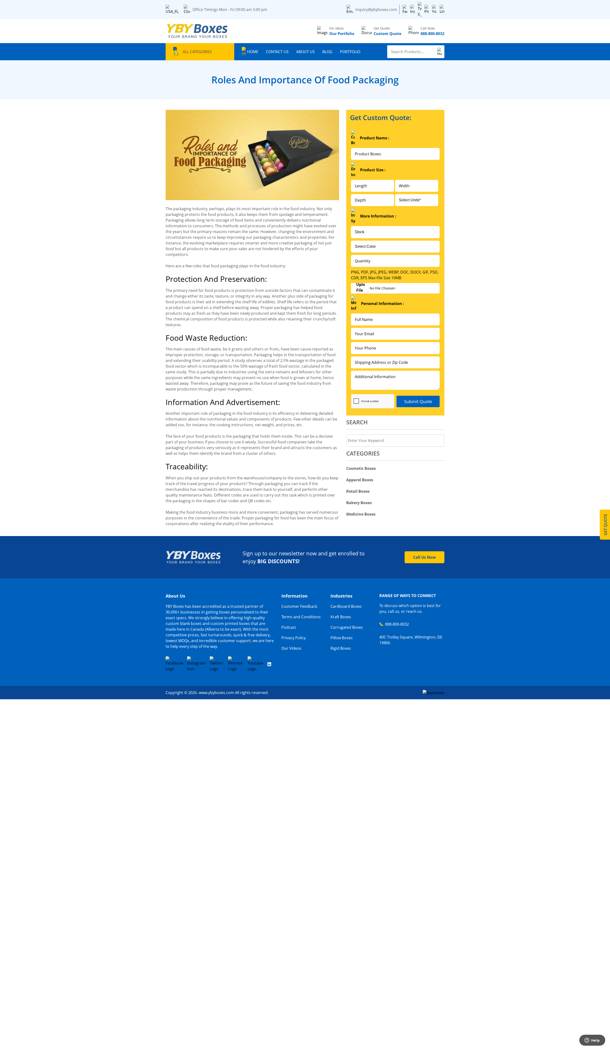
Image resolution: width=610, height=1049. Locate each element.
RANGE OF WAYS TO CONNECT (407, 595)
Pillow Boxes (341, 637)
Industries (341, 596)
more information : (378, 216)
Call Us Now (424, 557)
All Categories (197, 51)
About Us (305, 51)
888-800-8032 (397, 624)
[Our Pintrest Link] (236, 664)
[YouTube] (434, 9)
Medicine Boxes (361, 514)
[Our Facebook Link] (175, 664)
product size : (373, 169)
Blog (327, 51)
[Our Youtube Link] (256, 664)
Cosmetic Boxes (361, 468)
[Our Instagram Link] (197, 664)
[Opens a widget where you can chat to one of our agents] (592, 1041)
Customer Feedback (299, 606)
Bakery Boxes (359, 502)
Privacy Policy (293, 637)
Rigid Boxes (340, 648)
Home (252, 51)
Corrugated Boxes (346, 627)
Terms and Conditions (301, 616)
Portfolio (350, 51)
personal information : (382, 303)
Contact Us (277, 51)
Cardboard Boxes (346, 606)
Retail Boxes (358, 491)
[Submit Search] (439, 51)
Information (294, 596)
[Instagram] (412, 9)
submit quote (418, 401)
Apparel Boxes (359, 479)
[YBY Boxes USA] (198, 31)
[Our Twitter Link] (217, 664)
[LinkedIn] (442, 9)
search (357, 422)
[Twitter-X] (420, 9)
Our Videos (291, 648)
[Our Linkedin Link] (269, 664)
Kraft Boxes (340, 616)
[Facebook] (404, 9)
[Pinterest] (426, 9)
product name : (374, 138)
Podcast (288, 627)
